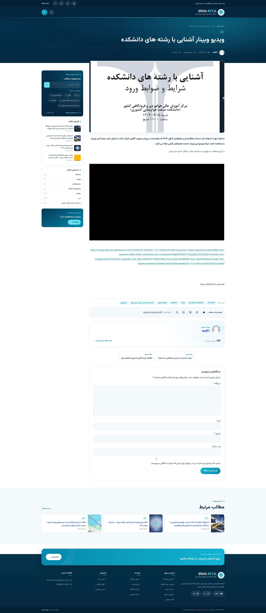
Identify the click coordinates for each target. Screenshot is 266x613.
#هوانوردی (124, 303)
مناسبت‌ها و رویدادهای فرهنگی (69, 105)
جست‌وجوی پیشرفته (72, 113)
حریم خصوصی (100, 589)
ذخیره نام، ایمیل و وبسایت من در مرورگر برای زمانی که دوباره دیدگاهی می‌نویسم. (185, 463)
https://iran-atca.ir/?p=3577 (153, 312)
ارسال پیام (54, 557)
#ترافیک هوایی (162, 303)
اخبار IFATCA (134, 589)
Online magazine (75, 189)
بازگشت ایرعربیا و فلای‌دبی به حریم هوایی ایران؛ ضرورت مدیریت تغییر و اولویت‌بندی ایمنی (66, 524)
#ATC (183, 303)
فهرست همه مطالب (167, 584)
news (79, 179)
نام (218, 421)
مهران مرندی (45, 610)
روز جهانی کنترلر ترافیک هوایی (69, 100)
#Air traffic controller (196, 303)
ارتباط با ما (74, 222)
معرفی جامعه (134, 579)
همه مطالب (48, 113)
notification (76, 184)
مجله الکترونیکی (56, 95)
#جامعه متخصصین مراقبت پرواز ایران (142, 303)
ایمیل (217, 433)
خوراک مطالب (100, 584)
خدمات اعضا (169, 589)
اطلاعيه (53, 100)
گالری (68, 95)
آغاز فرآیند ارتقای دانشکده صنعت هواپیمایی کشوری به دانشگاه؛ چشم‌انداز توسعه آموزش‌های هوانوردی (189, 524)
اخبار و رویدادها (168, 579)
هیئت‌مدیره (135, 584)
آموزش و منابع (168, 594)
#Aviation (174, 303)
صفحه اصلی (220, 26)
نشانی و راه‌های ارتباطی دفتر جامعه (58, 580)
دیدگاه (216, 383)
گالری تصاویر (169, 599)
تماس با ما (101, 579)
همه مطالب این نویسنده (102, 340)
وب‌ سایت (216, 446)
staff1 (206, 331)
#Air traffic (211, 303)
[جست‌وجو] (47, 85)
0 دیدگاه (175, 52)
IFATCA (78, 174)
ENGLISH (45, 3)
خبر (213, 26)
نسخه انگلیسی (134, 594)
